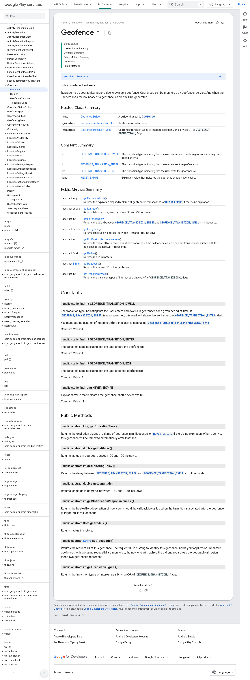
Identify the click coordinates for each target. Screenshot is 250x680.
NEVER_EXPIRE (89, 177)
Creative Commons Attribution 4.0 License (153, 605)
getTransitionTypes (94, 273)
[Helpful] (217, 22)
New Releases (83, 4)
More (155, 4)
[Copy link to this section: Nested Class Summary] (104, 108)
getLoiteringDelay (93, 218)
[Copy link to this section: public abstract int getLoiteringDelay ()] (118, 466)
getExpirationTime (94, 198)
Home (64, 22)
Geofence (148, 116)
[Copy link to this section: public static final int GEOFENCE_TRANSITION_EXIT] (135, 363)
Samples (123, 4)
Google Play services (97, 22)
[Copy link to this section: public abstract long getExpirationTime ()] (122, 426)
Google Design (124, 642)
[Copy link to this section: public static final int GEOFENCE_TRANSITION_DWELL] (138, 304)
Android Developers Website (132, 636)
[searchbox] (24, 16)
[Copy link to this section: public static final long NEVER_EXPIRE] (116, 388)
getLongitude (91, 229)
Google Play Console (189, 642)
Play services (30, 4)
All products (204, 657)
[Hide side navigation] (44, 673)
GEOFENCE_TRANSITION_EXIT (98, 171)
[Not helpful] (222, 22)
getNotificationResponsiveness (101, 239)
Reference (105, 4)
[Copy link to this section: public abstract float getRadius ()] (110, 523)
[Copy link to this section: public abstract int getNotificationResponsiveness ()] (137, 501)
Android (99, 657)
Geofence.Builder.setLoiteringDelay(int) (178, 323)
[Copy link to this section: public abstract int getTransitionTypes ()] (121, 567)
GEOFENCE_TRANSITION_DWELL (100, 154)
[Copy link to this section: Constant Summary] (97, 145)
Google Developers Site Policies (100, 608)
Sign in (241, 4)
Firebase (133, 657)
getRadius (89, 253)
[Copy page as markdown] (109, 33)
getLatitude (90, 208)
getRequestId (91, 263)
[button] (24, 32)
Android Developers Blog (68, 636)
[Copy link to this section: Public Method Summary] (105, 190)
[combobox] (185, 4)
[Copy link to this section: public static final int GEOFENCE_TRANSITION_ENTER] (138, 339)
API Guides (61, 4)
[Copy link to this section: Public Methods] (95, 416)
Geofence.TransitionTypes (96, 129)
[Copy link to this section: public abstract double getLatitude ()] (115, 448)
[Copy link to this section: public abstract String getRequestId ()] (117, 541)
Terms (57, 672)
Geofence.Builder (91, 116)
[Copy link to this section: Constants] (85, 293)
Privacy (69, 672)
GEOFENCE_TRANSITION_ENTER (100, 164)
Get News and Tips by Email (69, 642)
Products (77, 22)
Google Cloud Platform (158, 657)
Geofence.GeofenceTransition (98, 123)
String (76, 263)
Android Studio (186, 636)
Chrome (116, 657)
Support (140, 4)
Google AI (184, 657)
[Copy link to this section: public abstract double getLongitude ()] (118, 483)
